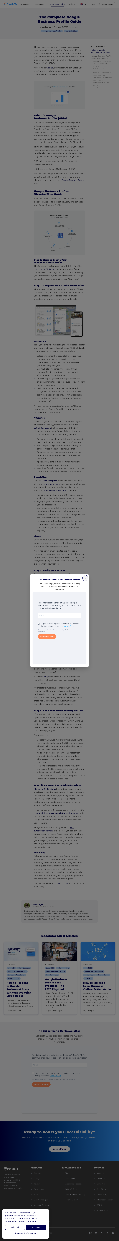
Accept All (36, 1227)
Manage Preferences (25, 1233)
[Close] (85, 578)
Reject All (15, 1227)
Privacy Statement (27, 1221)
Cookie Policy (11, 1221)
